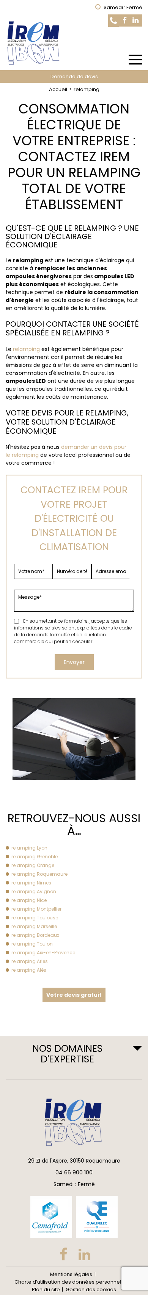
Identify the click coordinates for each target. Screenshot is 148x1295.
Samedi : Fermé (74, 1184)
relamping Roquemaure (39, 874)
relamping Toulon (32, 944)
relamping (26, 349)
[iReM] (74, 42)
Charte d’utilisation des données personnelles (71, 1282)
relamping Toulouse (34, 917)
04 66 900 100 (74, 1172)
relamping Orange (32, 865)
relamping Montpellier (36, 909)
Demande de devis (74, 76)
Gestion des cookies (91, 1289)
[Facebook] (125, 20)
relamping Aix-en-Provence (43, 952)
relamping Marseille (34, 926)
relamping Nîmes (31, 883)
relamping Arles (29, 961)
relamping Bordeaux (35, 935)
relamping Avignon (33, 891)
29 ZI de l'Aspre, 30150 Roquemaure (74, 1160)
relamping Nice (29, 900)
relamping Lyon (29, 848)
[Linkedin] (135, 20)
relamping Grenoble (34, 856)
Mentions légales (71, 1274)
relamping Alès (28, 970)
